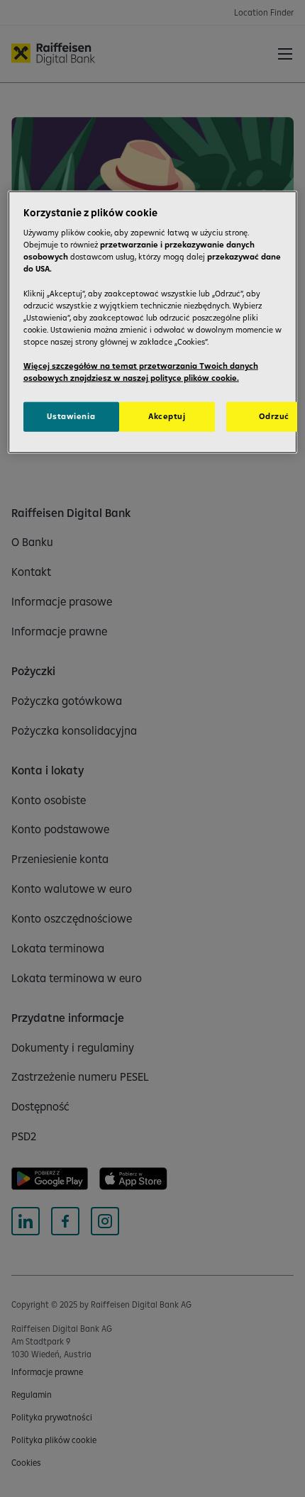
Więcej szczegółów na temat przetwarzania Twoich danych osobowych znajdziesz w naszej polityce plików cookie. (140, 372)
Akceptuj (167, 416)
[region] (153, 321)
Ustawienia (71, 416)
